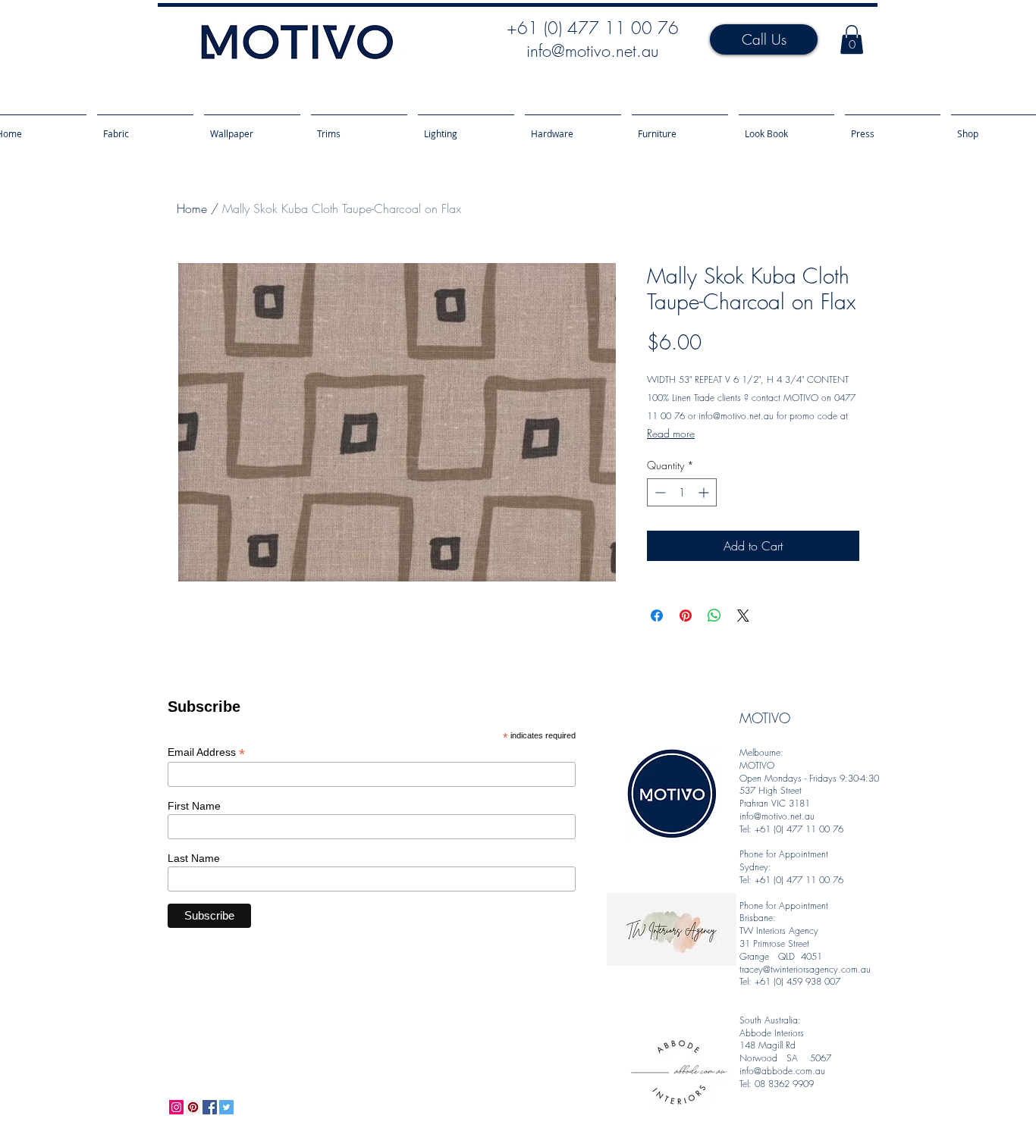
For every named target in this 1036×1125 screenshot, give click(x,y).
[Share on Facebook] (657, 615)
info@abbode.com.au (782, 1070)
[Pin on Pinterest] (686, 615)
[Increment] (704, 492)
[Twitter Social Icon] (226, 1107)
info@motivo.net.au (592, 50)
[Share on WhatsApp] (714, 615)
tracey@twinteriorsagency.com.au (805, 969)
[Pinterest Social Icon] (193, 1107)
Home (192, 208)
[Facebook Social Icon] (209, 1107)
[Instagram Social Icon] (176, 1107)
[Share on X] (743, 615)
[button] (852, 39)
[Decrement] (658, 492)
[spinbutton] (681, 492)
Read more (671, 433)
